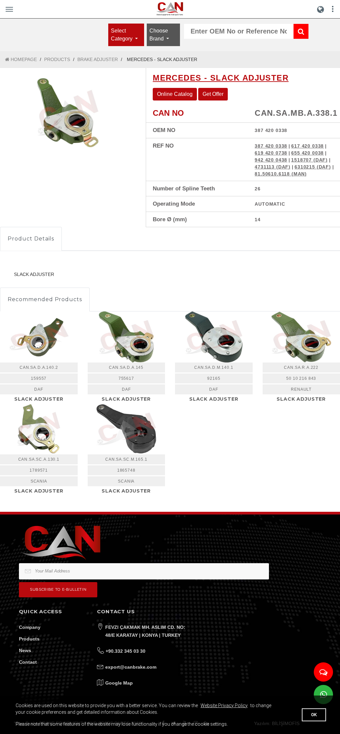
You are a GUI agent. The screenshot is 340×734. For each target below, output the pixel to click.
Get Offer (213, 94)
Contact (28, 662)
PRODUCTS (57, 59)
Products (29, 638)
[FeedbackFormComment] (323, 672)
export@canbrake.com (130, 667)
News (25, 650)
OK (314, 714)
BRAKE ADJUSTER (97, 59)
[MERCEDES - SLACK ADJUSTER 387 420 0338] (68, 113)
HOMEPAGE (23, 59)
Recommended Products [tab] (45, 299)
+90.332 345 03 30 (125, 651)
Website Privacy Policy (224, 705)
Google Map (119, 683)
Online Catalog (175, 94)
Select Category (122, 34)
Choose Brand (158, 34)
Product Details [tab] (31, 238)
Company (30, 627)
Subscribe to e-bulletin (58, 589)
